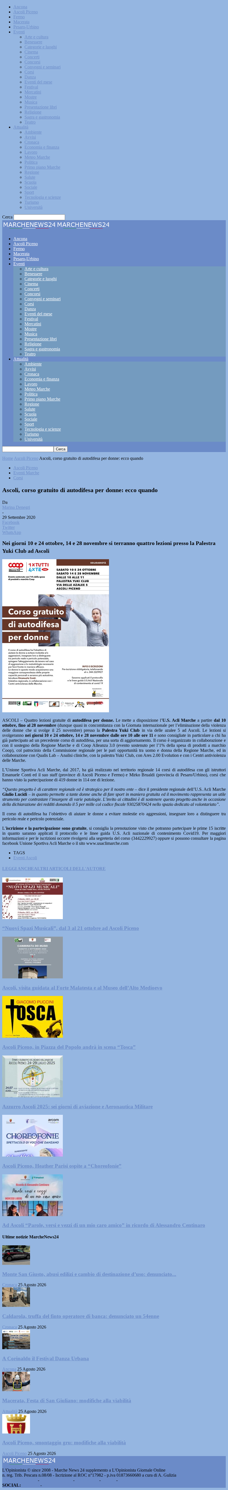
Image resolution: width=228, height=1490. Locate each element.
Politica (31, 162)
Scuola (30, 182)
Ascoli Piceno (25, 11)
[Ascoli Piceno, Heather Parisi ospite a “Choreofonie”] (32, 1155)
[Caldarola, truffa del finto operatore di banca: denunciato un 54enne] (16, 1305)
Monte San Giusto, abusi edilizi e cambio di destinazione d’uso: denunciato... (89, 1274)
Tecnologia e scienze (42, 197)
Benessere (33, 42)
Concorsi (32, 62)
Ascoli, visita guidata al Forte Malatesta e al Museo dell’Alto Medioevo (82, 988)
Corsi (29, 72)
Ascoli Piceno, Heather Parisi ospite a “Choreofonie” (62, 1166)
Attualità (20, 127)
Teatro (30, 122)
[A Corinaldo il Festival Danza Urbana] (16, 1347)
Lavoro (30, 152)
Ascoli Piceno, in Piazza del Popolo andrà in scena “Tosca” (69, 1047)
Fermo (19, 16)
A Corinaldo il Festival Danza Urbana (45, 1358)
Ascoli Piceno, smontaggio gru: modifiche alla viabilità (64, 1442)
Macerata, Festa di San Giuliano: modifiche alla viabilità (66, 1400)
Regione (31, 172)
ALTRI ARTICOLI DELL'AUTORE (70, 868)
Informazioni (87, 1480)
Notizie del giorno (56, 1480)
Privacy (108, 1480)
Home (7, 458)
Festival (31, 87)
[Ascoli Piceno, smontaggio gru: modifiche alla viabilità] (16, 1432)
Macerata (21, 21)
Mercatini (32, 92)
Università (33, 207)
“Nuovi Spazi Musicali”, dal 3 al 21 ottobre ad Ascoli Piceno (70, 928)
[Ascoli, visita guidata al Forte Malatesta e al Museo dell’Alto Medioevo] (32, 976)
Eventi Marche (26, 472)
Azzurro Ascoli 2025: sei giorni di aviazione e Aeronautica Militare (77, 1106)
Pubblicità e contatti (19, 1480)
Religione (32, 112)
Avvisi (30, 137)
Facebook (30, 1485)
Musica (30, 102)
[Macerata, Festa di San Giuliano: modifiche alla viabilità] (16, 1389)
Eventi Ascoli (25, 857)
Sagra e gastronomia (42, 117)
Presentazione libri (40, 107)
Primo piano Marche (42, 167)
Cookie (125, 1480)
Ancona (20, 6)
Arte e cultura (36, 37)
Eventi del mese (38, 82)
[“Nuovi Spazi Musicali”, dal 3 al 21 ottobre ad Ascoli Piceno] (32, 917)
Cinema (31, 52)
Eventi (19, 32)
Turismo (31, 202)
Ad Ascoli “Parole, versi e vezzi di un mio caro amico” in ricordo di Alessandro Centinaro (103, 1225)
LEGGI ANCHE (18, 868)
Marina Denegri (16, 507)
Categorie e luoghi (40, 47)
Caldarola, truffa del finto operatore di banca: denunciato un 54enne (80, 1316)
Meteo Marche (37, 157)
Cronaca (31, 142)
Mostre (30, 97)
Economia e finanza (41, 147)
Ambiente (33, 132)
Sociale (30, 187)
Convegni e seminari (42, 67)
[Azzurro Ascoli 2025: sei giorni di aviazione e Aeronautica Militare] (32, 1095)
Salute (29, 177)
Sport (29, 192)
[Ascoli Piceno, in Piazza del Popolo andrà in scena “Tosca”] (32, 1036)
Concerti (31, 57)
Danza (30, 77)
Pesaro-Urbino (26, 26)
